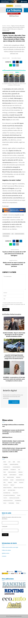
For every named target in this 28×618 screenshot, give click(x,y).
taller (18, 495)
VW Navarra (11, 503)
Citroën (5, 464)
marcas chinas (10, 477)
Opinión (10, 482)
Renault (12, 485)
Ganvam (5, 474)
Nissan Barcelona (20, 479)
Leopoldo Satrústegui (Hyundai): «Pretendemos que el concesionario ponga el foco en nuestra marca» (14, 356)
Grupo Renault (12, 474)
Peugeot (21, 482)
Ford (4, 472)
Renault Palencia (7, 487)
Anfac (4, 461)
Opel (4, 482)
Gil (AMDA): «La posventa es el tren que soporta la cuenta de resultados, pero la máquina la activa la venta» (14, 379)
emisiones (5, 469)
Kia (4, 477)
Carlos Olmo (6, 58)
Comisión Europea (14, 464)
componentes (6, 467)
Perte (15, 482)
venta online (6, 235)
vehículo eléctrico (8, 500)
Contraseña (4, 526)
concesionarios (6, 233)
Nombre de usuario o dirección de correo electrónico (11, 517)
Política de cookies (6, 550)
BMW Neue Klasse (14, 16)
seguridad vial (6, 492)
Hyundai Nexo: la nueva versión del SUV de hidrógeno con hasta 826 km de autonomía (13, 431)
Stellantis (15, 492)
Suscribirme (15, 402)
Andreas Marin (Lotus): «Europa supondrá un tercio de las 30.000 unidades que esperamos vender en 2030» (14, 449)
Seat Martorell (11, 490)
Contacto (4, 556)
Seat (4, 490)
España (13, 33)
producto (5, 485)
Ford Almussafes (12, 472)
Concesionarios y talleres (7, 33)
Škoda (17, 503)
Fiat (19, 469)
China (18, 461)
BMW (14, 461)
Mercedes (5, 479)
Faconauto (13, 469)
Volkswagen (18, 500)
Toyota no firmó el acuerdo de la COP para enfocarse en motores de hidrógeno (14, 253)
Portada (4, 25)
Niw (12, 233)
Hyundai (21, 474)
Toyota (5, 497)
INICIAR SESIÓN (18, 5)
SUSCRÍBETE (9, 5)
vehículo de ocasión (19, 233)
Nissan (11, 479)
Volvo (4, 503)
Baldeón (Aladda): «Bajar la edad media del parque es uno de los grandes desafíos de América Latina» (14, 334)
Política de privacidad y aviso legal (10, 547)
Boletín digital (10, 390)
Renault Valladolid (18, 487)
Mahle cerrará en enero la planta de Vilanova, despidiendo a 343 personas (14, 264)
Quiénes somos (5, 553)
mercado (18, 477)
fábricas (20, 472)
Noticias (8, 25)
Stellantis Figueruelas (9, 495)
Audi (9, 461)
